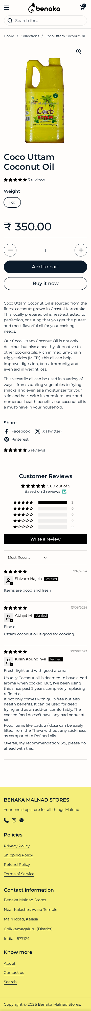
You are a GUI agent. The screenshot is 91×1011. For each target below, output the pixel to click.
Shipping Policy (18, 855)
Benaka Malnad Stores (59, 1004)
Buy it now (46, 283)
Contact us (14, 972)
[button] (82, 8)
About (9, 963)
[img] (15, 571)
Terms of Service (19, 874)
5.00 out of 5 (58, 486)
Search (10, 982)
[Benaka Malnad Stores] (44, 8)
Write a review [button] (45, 539)
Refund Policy (17, 864)
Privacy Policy (17, 846)
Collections (30, 36)
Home (9, 36)
